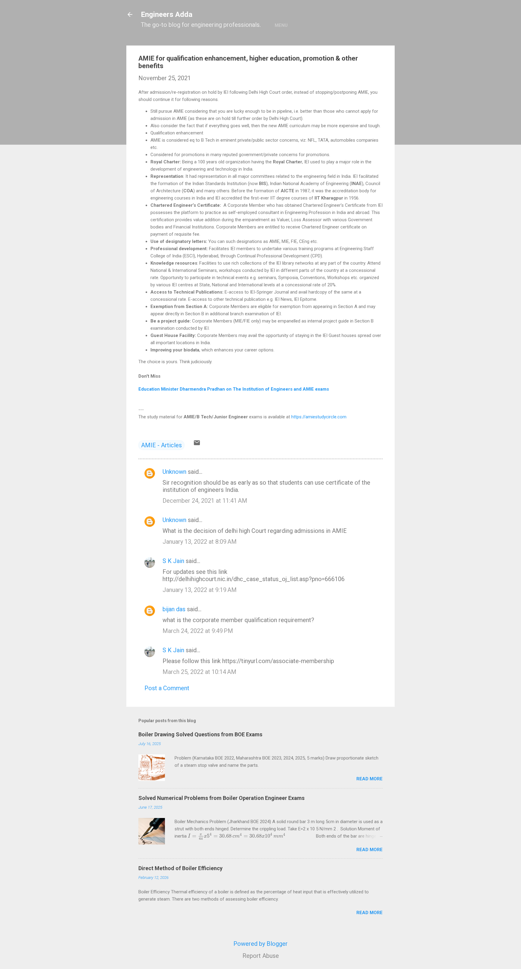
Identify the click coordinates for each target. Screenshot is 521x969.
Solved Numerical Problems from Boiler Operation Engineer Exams (221, 798)
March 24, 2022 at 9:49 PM (198, 630)
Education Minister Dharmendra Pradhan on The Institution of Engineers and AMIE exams (233, 389)
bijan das (174, 609)
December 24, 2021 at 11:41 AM (205, 500)
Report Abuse (260, 955)
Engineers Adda (166, 14)
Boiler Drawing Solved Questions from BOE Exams (200, 734)
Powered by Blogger (260, 943)
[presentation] (237, 836)
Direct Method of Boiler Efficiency (180, 868)
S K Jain (173, 561)
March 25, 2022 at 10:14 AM (199, 671)
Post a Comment (166, 688)
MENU (281, 25)
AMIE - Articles (161, 445)
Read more (369, 779)
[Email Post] (197, 444)
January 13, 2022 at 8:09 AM (200, 541)
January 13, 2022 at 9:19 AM (200, 589)
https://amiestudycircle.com (318, 417)
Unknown (174, 471)
